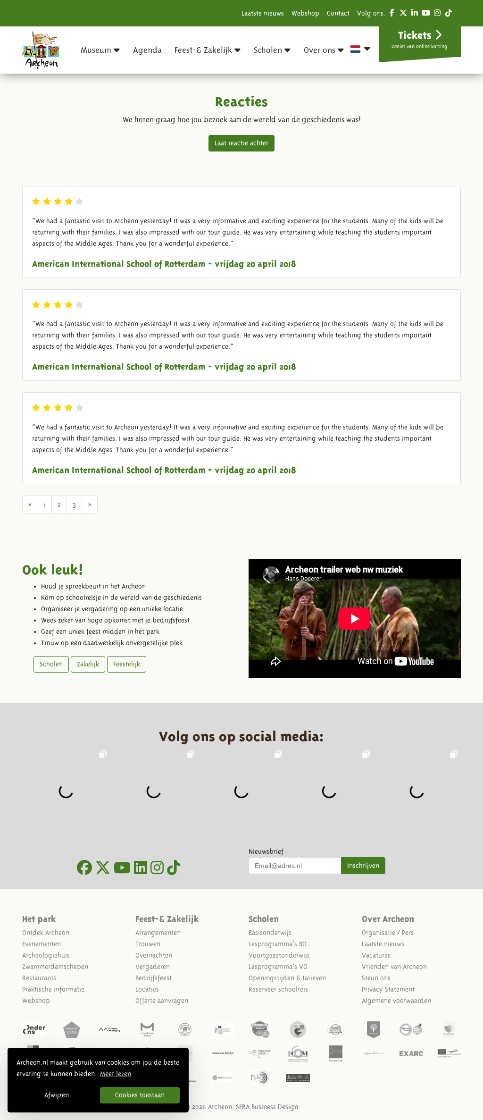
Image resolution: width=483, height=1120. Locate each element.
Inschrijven (363, 865)
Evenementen (41, 944)
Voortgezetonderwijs (279, 955)
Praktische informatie (53, 989)
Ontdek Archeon (45, 932)
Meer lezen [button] (115, 1074)
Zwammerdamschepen (55, 966)
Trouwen (147, 944)
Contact (338, 13)
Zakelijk (88, 664)
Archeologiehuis (46, 955)
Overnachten (153, 955)
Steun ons (376, 978)
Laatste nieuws (263, 13)
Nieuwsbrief (266, 851)
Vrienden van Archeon (394, 966)
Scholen (51, 664)
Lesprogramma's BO (278, 944)
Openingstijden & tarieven (287, 978)
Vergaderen (152, 966)
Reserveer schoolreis (278, 989)
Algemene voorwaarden (396, 1000)
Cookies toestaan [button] (140, 1095)
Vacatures (376, 955)
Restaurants (39, 978)
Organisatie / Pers (388, 932)
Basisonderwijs (270, 932)
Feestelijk (126, 664)
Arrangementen (158, 932)
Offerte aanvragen (161, 1000)
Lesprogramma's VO (278, 966)
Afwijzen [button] (56, 1095)
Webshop (305, 13)
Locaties (147, 989)
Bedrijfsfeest (153, 978)
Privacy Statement (388, 989)
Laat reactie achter (241, 143)
